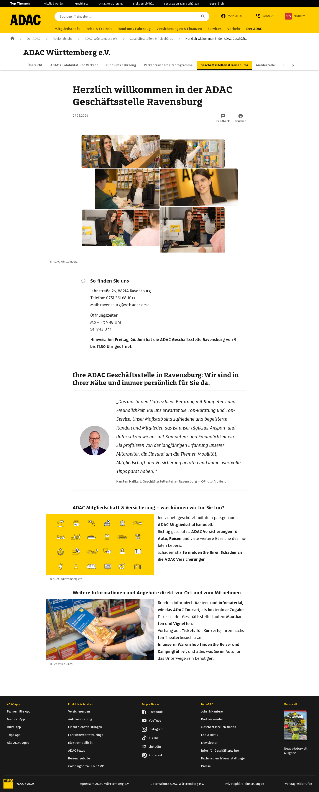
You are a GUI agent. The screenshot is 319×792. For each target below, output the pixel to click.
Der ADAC (34, 39)
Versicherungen (79, 711)
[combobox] (131, 16)
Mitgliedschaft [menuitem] (67, 28)
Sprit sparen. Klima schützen (181, 3)
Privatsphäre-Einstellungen (244, 784)
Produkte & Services (80, 704)
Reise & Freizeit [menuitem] (99, 28)
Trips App (13, 735)
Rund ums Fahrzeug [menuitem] (134, 28)
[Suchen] (203, 16)
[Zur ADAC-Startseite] (25, 20)
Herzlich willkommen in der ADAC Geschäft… (216, 39)
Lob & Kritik (209, 735)
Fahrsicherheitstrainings (85, 735)
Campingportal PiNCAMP (86, 766)
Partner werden (212, 719)
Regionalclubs (62, 39)
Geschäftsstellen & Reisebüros (151, 39)
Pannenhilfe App (18, 711)
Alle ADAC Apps (18, 743)
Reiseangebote (79, 758)
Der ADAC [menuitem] (254, 28)
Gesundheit (216, 3)
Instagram (156, 729)
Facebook (156, 712)
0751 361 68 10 (119, 297)
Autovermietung (80, 719)
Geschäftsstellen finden (218, 727)
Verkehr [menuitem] (234, 28)
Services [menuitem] (214, 28)
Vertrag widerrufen (298, 784)
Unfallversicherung (111, 3)
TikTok (154, 738)
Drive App (14, 727)
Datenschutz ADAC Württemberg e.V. (177, 784)
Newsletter (209, 743)
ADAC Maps (76, 750)
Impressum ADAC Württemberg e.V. (104, 784)
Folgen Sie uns (150, 704)
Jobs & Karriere (212, 711)
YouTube (155, 721)
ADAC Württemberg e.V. (101, 39)
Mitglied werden (54, 3)
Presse (206, 766)
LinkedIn (155, 747)
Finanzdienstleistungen (85, 727)
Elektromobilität (143, 3)
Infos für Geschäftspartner (220, 750)
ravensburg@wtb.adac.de (123, 304)
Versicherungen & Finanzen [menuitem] (179, 28)
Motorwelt (290, 704)
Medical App (16, 719)
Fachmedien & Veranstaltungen (223, 758)
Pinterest (155, 755)
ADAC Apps (13, 704)
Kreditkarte (82, 3)
